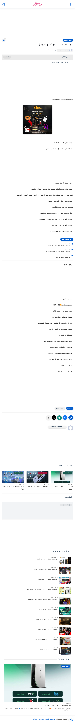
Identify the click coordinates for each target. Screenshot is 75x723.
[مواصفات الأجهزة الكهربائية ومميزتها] (37, 4)
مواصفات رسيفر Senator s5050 (37, 486)
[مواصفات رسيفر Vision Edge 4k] (65, 580)
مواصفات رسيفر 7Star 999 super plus (46, 569)
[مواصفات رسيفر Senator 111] (65, 651)
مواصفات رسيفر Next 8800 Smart (47, 619)
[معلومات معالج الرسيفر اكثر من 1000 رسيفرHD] (65, 600)
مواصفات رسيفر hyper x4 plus (48, 609)
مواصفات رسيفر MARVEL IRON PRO (13, 488)
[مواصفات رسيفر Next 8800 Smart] (65, 621)
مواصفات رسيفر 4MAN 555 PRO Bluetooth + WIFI (42, 589)
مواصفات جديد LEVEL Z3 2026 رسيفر (63, 488)
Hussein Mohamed (63, 50)
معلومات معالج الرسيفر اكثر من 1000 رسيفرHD (43, 599)
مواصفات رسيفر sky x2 (63, 257)
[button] (65, 417)
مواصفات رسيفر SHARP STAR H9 (48, 629)
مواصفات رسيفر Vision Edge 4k (48, 579)
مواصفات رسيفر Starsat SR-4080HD (46, 639)
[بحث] (3, 4)
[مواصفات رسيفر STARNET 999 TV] (65, 560)
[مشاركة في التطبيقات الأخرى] (48, 417)
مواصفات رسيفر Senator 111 (49, 649)
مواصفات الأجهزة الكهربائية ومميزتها (44, 719)
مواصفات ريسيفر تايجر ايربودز (61, 62)
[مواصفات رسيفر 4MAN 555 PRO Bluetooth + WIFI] (65, 590)
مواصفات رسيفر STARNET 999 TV (47, 559)
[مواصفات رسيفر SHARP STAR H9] (65, 631)
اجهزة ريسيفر (68, 40)
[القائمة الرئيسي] (71, 4)
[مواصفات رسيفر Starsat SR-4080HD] (65, 641)
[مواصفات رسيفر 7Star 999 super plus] (65, 570)
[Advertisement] (37, 25)
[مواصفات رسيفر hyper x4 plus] (65, 611)
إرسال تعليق (66, 505)
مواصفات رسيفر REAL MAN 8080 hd (59, 246)
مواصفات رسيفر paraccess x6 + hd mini (58, 251)
